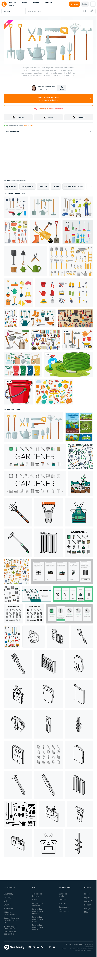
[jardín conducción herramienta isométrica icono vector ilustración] (79, 754)
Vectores (12, 3)
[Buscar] (84, 11)
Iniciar (84, 4)
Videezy (7, 900)
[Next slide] (87, 186)
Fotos (24, 3)
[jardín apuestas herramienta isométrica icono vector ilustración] (79, 784)
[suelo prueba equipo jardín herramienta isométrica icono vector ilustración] (58, 636)
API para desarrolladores (10, 912)
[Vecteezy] (4, 4)
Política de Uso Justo (81, 951)
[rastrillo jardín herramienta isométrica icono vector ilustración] (82, 636)
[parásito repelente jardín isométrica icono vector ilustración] (79, 663)
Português (86, 900)
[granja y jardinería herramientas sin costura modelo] (16, 570)
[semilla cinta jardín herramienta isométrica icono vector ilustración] (33, 636)
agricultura (11, 185)
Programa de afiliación (36, 903)
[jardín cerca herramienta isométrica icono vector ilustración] (48, 663)
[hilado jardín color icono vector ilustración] (48, 542)
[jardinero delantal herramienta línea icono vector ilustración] (48, 842)
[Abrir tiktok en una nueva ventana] (46, 947)
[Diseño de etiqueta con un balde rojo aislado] (18, 391)
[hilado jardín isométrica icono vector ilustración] (79, 693)
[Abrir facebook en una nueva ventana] (30, 947)
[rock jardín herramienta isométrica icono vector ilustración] (52, 813)
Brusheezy (8, 893)
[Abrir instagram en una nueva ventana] (34, 947)
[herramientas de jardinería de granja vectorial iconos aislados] (10, 318)
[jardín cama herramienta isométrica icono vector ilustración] (18, 842)
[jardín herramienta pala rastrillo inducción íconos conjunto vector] (62, 570)
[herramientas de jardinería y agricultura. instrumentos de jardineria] (79, 426)
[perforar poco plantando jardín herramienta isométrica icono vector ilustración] (79, 723)
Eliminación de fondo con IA (10, 926)
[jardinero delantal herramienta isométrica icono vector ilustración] (18, 693)
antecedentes (27, 185)
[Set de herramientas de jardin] (16, 339)
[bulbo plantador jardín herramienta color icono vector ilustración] (48, 511)
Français (85, 907)
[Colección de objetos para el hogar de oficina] (45, 339)
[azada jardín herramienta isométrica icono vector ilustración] (18, 784)
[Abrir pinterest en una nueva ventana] (42, 947)
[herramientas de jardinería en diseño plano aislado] (77, 339)
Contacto (61, 898)
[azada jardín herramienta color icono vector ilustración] (18, 542)
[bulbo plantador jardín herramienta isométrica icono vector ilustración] (80, 813)
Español (85, 896)
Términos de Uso (84, 948)
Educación (8, 907)
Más (10, 5)
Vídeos (36, 3)
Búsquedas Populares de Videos (37, 926)
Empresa (7, 904)
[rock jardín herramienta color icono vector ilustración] (80, 482)
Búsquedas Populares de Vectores (37, 910)
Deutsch (85, 904)
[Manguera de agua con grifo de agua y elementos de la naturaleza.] (68, 363)
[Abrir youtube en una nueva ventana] (54, 947)
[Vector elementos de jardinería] (25, 260)
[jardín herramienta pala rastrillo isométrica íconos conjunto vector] (48, 754)
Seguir (61, 89)
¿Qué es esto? (28, 126)
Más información (12, 131)
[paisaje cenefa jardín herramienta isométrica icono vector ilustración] (18, 723)
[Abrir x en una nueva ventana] (50, 947)
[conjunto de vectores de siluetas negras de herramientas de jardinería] (20, 813)
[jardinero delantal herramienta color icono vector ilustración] (79, 511)
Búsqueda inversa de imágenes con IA (11, 919)
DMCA (34, 898)
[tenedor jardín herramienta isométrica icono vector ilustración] (18, 663)
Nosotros (61, 902)
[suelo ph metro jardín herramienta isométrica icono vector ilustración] (48, 723)
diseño (56, 185)
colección (43, 185)
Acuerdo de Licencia (36, 894)
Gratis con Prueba (48, 98)
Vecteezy (7, 896)
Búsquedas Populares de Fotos (37, 918)
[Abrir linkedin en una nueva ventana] (38, 947)
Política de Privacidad (83, 949)
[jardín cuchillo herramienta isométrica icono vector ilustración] (48, 784)
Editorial (48, 3)
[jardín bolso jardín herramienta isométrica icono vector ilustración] (18, 754)
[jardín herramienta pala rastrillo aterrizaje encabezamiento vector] (36, 593)
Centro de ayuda (61, 894)
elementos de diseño (73, 185)
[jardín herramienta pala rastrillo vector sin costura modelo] (12, 593)
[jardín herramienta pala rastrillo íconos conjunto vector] (35, 455)
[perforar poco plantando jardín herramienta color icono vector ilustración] (79, 842)
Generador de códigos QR (10, 931)
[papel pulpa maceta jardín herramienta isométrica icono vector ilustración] (48, 693)
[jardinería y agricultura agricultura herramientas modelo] (80, 455)
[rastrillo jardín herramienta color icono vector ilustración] (18, 511)
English (85, 893)
